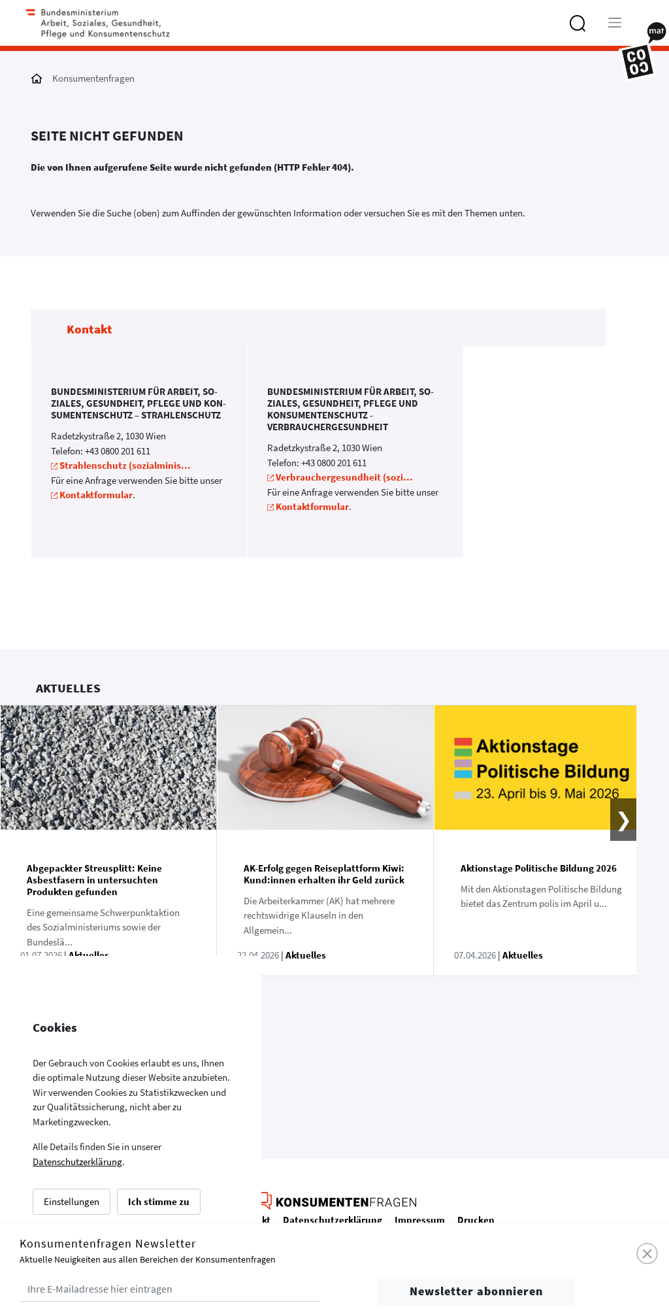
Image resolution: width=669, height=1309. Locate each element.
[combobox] (598, 29)
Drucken (476, 1220)
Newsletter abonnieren (476, 1291)
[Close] (647, 1254)
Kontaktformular (96, 494)
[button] (615, 840)
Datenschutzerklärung (77, 1161)
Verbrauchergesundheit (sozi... (344, 477)
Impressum (420, 1220)
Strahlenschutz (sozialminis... (125, 465)
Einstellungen (71, 1201)
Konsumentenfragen (93, 78)
